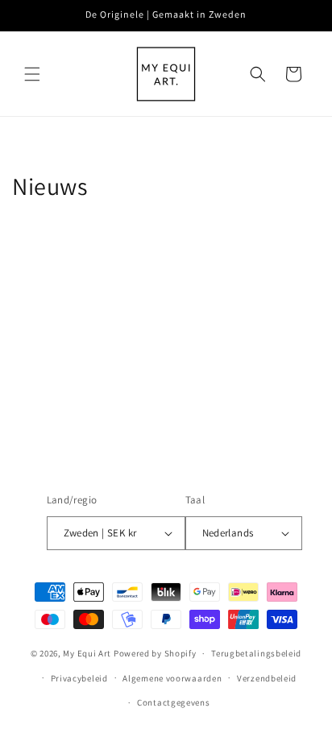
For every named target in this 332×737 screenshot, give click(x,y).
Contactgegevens (173, 702)
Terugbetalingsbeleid (256, 653)
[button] (32, 74)
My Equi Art (87, 653)
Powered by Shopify (155, 653)
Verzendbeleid (267, 678)
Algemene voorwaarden (172, 678)
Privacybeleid (79, 678)
